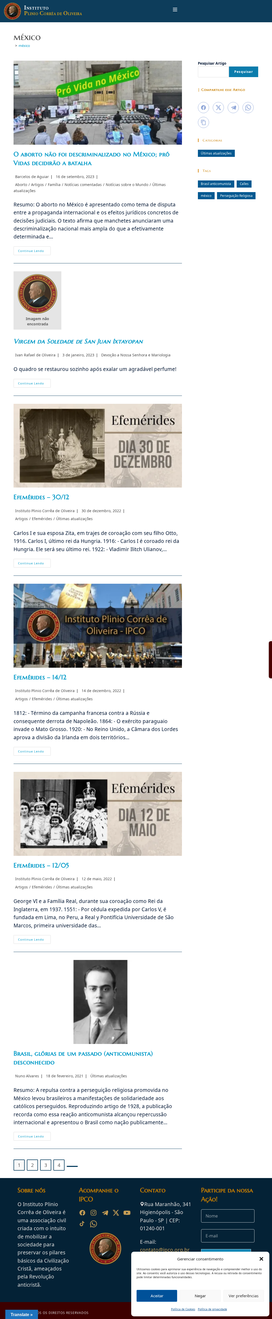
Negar (200, 1295)
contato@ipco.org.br (165, 1249)
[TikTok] (82, 1223)
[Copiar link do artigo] (203, 122)
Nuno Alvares (27, 1075)
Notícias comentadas (83, 184)
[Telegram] (104, 1212)
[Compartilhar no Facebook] (203, 107)
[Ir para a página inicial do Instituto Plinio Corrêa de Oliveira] (105, 1248)
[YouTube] (127, 1212)
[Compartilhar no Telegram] (233, 107)
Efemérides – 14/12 (40, 677)
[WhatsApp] (93, 1223)
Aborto (21, 184)
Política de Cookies (183, 1309)
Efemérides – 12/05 (41, 865)
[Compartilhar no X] (218, 107)
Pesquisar (243, 71)
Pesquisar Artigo (212, 63)
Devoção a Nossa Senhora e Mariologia (136, 354)
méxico (24, 45)
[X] (115, 1212)
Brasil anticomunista (216, 184)
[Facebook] (82, 1212)
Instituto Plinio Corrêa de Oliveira (45, 510)
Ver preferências (243, 1295)
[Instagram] (93, 1212)
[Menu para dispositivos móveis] (175, 11)
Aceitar (157, 1295)
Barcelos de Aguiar (32, 176)
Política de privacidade (212, 1309)
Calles (244, 184)
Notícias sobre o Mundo (127, 184)
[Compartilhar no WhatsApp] (248, 107)
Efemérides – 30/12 (41, 497)
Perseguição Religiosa (236, 195)
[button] (261, 1259)
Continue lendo (34, 251)
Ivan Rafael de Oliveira (35, 354)
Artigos (37, 184)
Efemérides (42, 518)
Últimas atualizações (74, 518)
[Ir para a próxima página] (72, 1166)
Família (54, 184)
